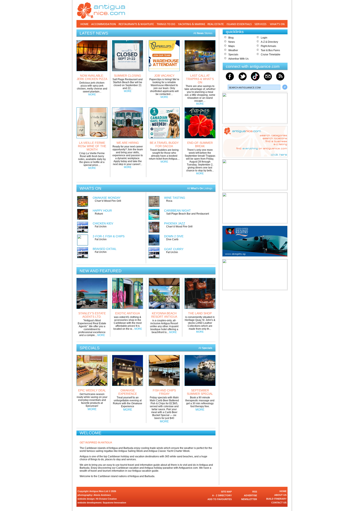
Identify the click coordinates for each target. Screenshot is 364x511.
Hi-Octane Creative (106, 499)
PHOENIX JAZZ (174, 223)
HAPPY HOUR (102, 210)
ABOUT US (280, 495)
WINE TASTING (174, 197)
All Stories (202, 33)
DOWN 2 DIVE (173, 236)
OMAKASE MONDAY (106, 197)
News (231, 41)
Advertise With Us (238, 58)
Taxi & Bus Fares (270, 50)
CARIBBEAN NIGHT (177, 210)
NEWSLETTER (249, 499)
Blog (231, 37)
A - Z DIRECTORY (222, 495)
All (205, 348)
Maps (231, 46)
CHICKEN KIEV (103, 223)
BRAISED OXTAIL (104, 249)
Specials (233, 54)
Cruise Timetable (270, 54)
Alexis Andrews (102, 495)
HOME (283, 491)
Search (285, 87)
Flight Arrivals (268, 46)
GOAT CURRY (173, 249)
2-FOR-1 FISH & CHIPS (108, 236)
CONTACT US (278, 502)
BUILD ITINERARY (276, 499)
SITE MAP (226, 491)
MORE (92, 94)
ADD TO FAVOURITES (219, 499)
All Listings (199, 188)
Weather (233, 50)
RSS (254, 491)
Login (264, 37)
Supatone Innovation (114, 502)
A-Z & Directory (269, 41)
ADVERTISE (250, 495)
